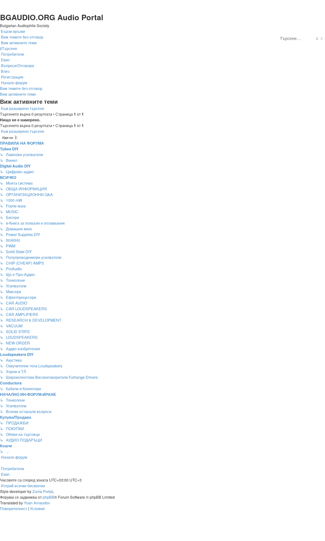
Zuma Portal (42, 491)
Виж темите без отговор (21, 88)
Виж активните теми (18, 94)
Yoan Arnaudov (37, 503)
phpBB (48, 497)
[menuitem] (21, 37)
